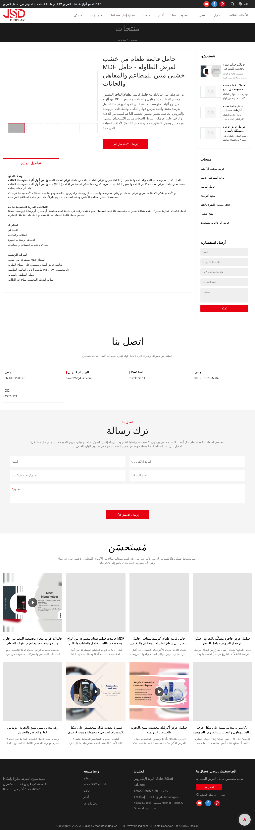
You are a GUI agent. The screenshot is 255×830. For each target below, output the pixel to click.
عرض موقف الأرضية (212, 168)
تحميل (217, 15)
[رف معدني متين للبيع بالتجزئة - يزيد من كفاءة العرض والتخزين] (32, 691)
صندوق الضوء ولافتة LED (215, 204)
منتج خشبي (207, 213)
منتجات (94, 15)
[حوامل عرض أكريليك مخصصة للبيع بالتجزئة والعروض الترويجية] (159, 691)
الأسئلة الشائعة (238, 15)
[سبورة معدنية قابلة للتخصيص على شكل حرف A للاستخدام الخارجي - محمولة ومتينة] (96, 691)
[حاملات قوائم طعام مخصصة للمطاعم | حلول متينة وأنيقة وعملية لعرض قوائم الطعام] (32, 602)
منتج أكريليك (207, 195)
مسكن (78, 15)
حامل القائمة (207, 186)
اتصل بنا (201, 15)
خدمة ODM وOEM (94, 784)
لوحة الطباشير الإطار (212, 177)
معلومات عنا (180, 15)
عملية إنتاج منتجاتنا (123, 15)
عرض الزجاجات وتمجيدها (215, 222)
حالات (146, 15)
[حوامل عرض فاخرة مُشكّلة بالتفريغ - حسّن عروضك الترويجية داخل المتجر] (222, 602)
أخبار (161, 15)
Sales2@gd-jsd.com (79, 378)
